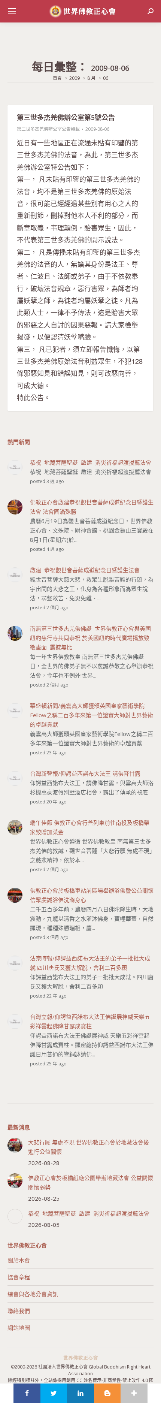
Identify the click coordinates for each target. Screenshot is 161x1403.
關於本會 (18, 1260)
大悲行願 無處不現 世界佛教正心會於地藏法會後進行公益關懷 (88, 1146)
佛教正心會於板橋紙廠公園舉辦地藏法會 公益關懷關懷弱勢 (90, 1182)
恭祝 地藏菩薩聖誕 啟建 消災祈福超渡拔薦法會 (88, 1213)
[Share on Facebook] (26, 1393)
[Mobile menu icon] (11, 11)
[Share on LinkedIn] (80, 1393)
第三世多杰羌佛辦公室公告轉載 (48, 129)
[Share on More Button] (134, 1393)
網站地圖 (18, 1327)
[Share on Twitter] (53, 1393)
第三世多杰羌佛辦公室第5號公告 (66, 117)
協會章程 (18, 1277)
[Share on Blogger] (107, 1393)
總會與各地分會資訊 (32, 1294)
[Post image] (14, 1145)
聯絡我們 (18, 1311)
